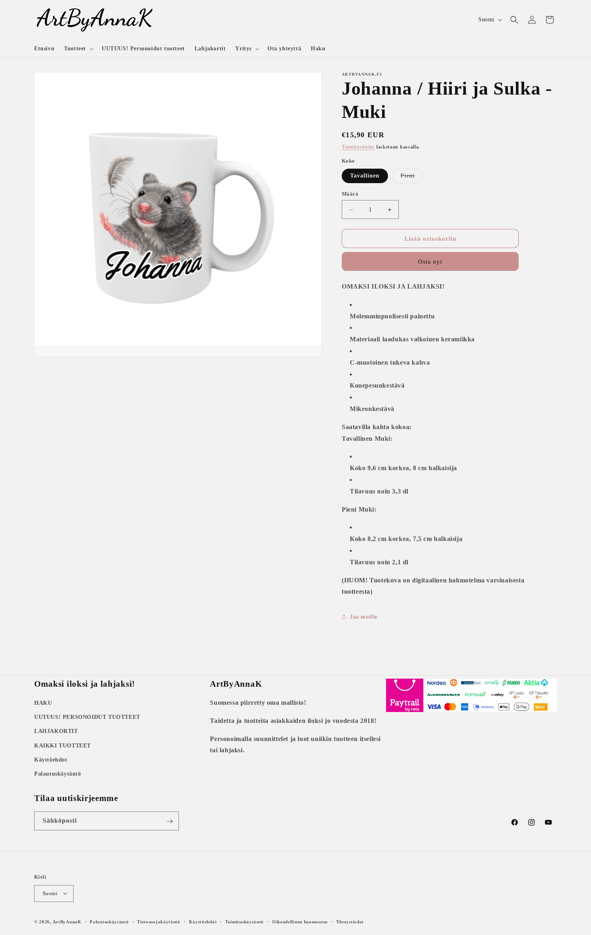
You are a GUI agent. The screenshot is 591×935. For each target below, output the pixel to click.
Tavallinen (365, 176)
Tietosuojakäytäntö (159, 921)
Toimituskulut (358, 147)
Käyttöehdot (51, 760)
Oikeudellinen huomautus (300, 921)
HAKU (43, 703)
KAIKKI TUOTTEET (62, 746)
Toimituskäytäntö (244, 921)
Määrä (350, 194)
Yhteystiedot (350, 921)
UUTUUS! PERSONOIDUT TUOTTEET (87, 717)
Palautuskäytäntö (57, 774)
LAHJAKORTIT (56, 732)
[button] (78, 48)
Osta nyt (430, 261)
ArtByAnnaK (67, 921)
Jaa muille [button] (364, 617)
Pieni (411, 177)
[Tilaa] (170, 821)
